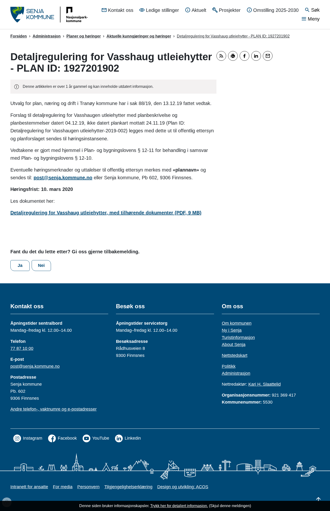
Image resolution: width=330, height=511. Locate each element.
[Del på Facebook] (244, 56)
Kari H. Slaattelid (264, 384)
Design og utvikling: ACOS (182, 486)
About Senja (233, 344)
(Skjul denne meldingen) (230, 506)
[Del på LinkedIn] (256, 56)
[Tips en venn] (268, 56)
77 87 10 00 (21, 348)
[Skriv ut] (233, 56)
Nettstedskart (234, 355)
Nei (41, 265)
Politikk (229, 366)
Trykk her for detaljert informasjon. (179, 506)
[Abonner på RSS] (221, 56)
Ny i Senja (232, 330)
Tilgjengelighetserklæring (128, 486)
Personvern (88, 486)
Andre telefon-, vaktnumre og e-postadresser (53, 409)
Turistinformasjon (238, 337)
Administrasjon (236, 373)
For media (62, 486)
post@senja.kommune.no (63, 177)
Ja (20, 265)
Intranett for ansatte (29, 486)
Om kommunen (236, 323)
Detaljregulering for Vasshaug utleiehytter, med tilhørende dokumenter (105, 212)
